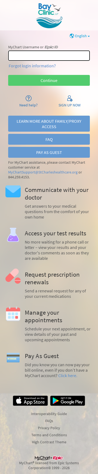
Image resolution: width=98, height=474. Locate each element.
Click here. (67, 375)
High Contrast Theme (49, 442)
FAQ (49, 139)
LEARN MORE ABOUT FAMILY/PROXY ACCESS (49, 123)
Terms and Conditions (49, 434)
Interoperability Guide (49, 413)
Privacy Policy (49, 427)
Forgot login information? (32, 65)
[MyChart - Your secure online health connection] (49, 15)
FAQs (49, 420)
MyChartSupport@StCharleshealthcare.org (43, 172)
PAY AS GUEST (49, 152)
